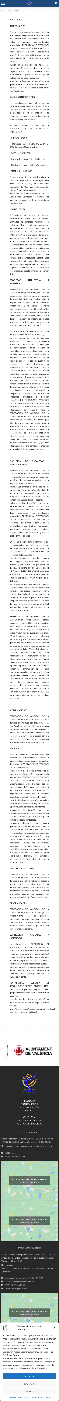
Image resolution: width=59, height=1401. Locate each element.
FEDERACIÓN (29, 1101)
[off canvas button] (3, 3)
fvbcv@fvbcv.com (17, 1156)
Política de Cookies (16, 1397)
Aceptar (29, 1376)
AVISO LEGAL (45, 1397)
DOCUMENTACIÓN (29, 1107)
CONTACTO (29, 1110)
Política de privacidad (31, 1397)
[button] (54, 1327)
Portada (4, 11)
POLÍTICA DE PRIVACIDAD (29, 1123)
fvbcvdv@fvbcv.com (18, 1288)
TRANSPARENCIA (29, 1104)
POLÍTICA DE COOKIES (29, 1120)
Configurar (29, 1391)
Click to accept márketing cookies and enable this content (29, 1180)
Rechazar (29, 1384)
